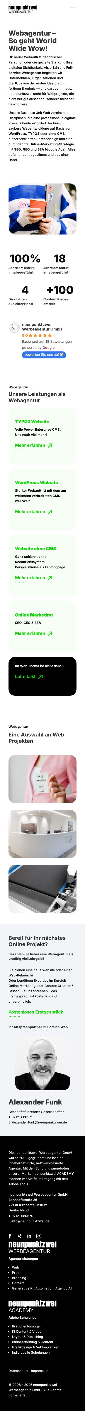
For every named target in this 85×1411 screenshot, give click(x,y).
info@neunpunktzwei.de (30, 1221)
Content (18, 1283)
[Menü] (73, 9)
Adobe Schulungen (23, 1317)
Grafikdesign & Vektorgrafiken (35, 1347)
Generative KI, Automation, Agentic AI (42, 1288)
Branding (19, 1278)
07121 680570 (22, 1216)
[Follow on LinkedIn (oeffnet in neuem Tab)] (29, 1236)
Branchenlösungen (27, 1326)
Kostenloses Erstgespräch (35, 1012)
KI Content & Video (26, 1331)
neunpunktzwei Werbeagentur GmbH (42, 326)
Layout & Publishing (27, 1337)
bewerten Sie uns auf (42, 354)
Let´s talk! (25, 676)
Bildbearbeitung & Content (32, 1342)
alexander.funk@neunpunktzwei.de (39, 1122)
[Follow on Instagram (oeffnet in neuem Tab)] (39, 1236)
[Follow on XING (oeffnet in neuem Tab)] (19, 1236)
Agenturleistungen (23, 1259)
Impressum (39, 1371)
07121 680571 (22, 1117)
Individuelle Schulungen (31, 1352)
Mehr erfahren (30, 445)
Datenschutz (18, 1371)
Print (15, 1273)
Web (15, 1267)
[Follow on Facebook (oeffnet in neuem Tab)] (10, 1236)
